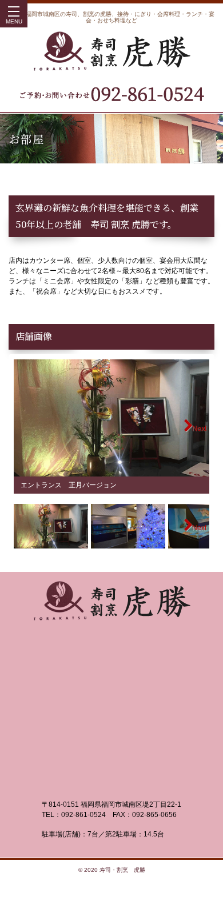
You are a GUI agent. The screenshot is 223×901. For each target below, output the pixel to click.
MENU (14, 21)
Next (199, 429)
